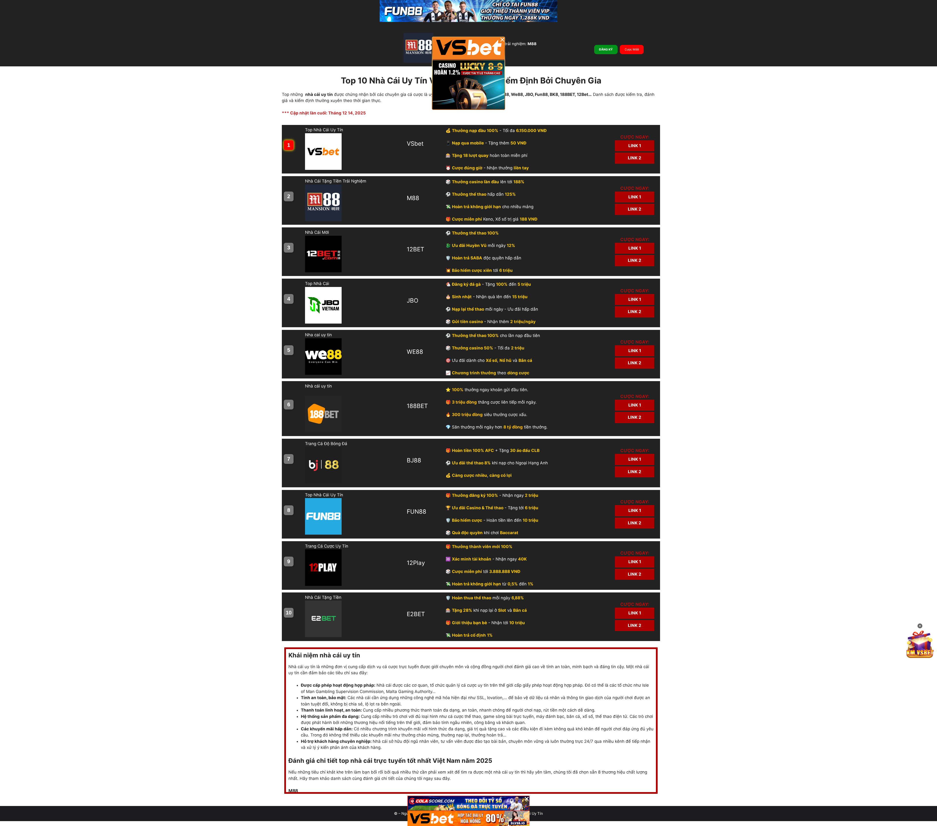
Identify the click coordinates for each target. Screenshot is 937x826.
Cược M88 (632, 49)
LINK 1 (634, 145)
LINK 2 (634, 157)
